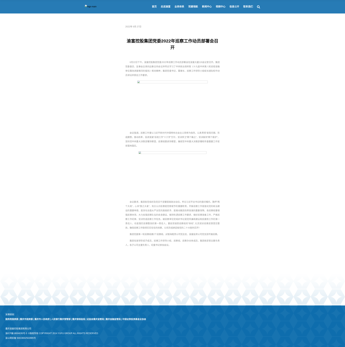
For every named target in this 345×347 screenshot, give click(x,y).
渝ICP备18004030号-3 (16, 333)
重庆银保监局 (78, 319)
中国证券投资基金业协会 (134, 319)
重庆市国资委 (26, 319)
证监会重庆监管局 (95, 319)
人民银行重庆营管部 (61, 319)
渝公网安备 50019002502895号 (20, 338)
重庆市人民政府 (42, 319)
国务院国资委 (11, 319)
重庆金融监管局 (113, 319)
